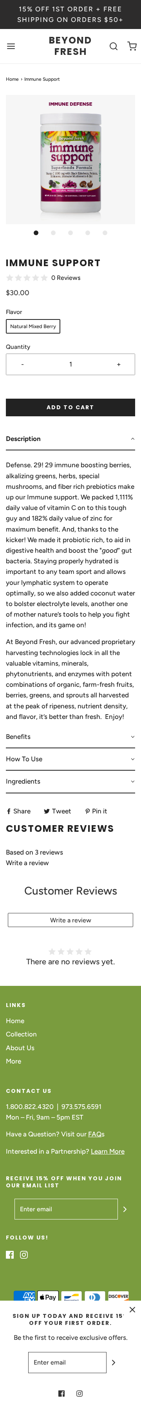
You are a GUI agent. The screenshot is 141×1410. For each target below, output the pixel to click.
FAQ (94, 1134)
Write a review (27, 863)
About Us (20, 1048)
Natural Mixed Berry (33, 326)
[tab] (70, 439)
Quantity (18, 346)
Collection (21, 1034)
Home (12, 79)
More (13, 1061)
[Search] (113, 46)
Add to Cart (70, 407)
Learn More (108, 1151)
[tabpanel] (70, 588)
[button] (70, 159)
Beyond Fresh (70, 46)
